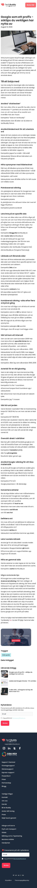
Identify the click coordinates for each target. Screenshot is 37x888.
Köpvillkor (8, 880)
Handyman (6, 843)
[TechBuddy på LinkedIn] (9, 748)
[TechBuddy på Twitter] (15, 748)
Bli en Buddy (6, 808)
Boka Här (30, 5)
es (19, 875)
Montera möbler (8, 839)
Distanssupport (7, 769)
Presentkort (6, 776)
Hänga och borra (8, 826)
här (10, 620)
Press (4, 815)
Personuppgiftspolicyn (18, 718)
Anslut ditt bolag (8, 811)
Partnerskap (6, 783)
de (23, 875)
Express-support (8, 772)
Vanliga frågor (7, 794)
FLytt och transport (9, 829)
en (16, 875)
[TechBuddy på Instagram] (4, 748)
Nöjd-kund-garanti (9, 818)
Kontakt (5, 797)
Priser (4, 779)
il (20, 875)
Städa (4, 832)
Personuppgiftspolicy (22, 880)
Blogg (4, 786)
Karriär (4, 804)
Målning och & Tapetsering (12, 836)
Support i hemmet (8, 762)
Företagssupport (8, 766)
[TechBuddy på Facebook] (20, 748)
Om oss (5, 801)
